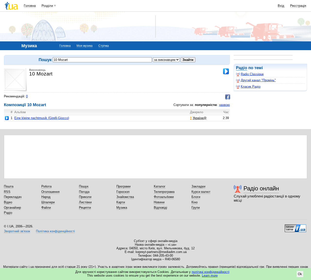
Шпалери (48, 202)
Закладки (198, 186)
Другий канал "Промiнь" (258, 80)
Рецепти (85, 207)
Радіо (241, 67)
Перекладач (13, 197)
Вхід (281, 6)
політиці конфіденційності (210, 272)
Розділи (47, 6)
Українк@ (200, 118)
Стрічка (103, 45)
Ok (300, 274)
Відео (8, 202)
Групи (195, 207)
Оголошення (50, 192)
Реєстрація (298, 6)
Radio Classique (252, 74)
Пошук (83, 186)
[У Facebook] (227, 96)
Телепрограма (164, 192)
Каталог (159, 186)
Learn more (210, 275)
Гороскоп (123, 192)
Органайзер (12, 207)
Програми (123, 186)
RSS (7, 192)
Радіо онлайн (261, 188)
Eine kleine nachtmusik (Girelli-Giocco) (41, 118)
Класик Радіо (250, 86)
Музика (121, 207)
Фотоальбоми (164, 197)
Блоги (195, 197)
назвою (224, 105)
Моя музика (85, 45)
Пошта (8, 186)
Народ (46, 197)
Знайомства (125, 197)
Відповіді (160, 207)
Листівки (85, 202)
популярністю (206, 105)
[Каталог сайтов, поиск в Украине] (295, 226)
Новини (159, 202)
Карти (120, 202)
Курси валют (200, 192)
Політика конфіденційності (55, 231)
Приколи (85, 197)
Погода (84, 192)
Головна (30, 6)
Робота (46, 186)
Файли (46, 207)
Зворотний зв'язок (17, 231)
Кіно (194, 202)
